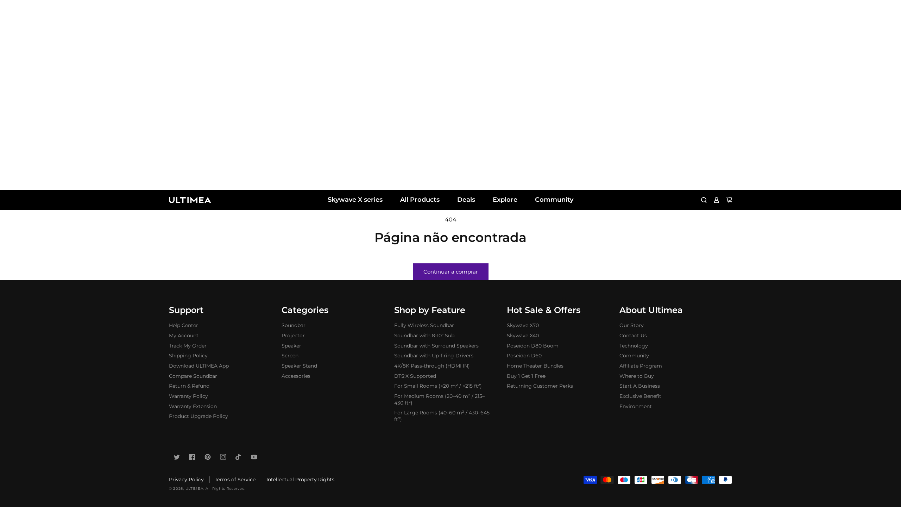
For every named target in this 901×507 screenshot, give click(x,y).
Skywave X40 (523, 335)
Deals (466, 200)
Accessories (296, 376)
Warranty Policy (188, 396)
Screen (290, 355)
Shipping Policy (188, 355)
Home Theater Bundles (535, 366)
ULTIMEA (194, 488)
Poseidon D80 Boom (533, 346)
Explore (505, 200)
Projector (293, 335)
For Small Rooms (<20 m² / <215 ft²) (438, 386)
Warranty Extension (193, 406)
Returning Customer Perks (540, 386)
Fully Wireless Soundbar (424, 325)
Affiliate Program (640, 366)
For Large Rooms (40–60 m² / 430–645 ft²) (442, 416)
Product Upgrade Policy (198, 416)
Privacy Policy (186, 479)
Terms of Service (235, 479)
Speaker (291, 346)
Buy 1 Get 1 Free (526, 376)
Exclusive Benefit (640, 396)
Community (554, 200)
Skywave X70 (523, 325)
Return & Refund (189, 386)
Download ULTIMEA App (199, 366)
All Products (420, 200)
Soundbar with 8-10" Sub (424, 335)
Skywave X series (355, 200)
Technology (633, 346)
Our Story (631, 325)
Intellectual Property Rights (300, 479)
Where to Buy (636, 376)
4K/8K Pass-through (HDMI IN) (432, 366)
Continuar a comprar (450, 271)
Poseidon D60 (524, 355)
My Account (184, 335)
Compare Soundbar (193, 376)
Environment (635, 406)
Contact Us (633, 335)
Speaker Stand (299, 366)
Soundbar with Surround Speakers (436, 346)
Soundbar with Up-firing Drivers (433, 355)
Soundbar (293, 325)
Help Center (183, 325)
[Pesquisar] (704, 200)
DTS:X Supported (415, 376)
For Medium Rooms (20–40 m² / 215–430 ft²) (439, 399)
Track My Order (188, 346)
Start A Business (639, 386)
